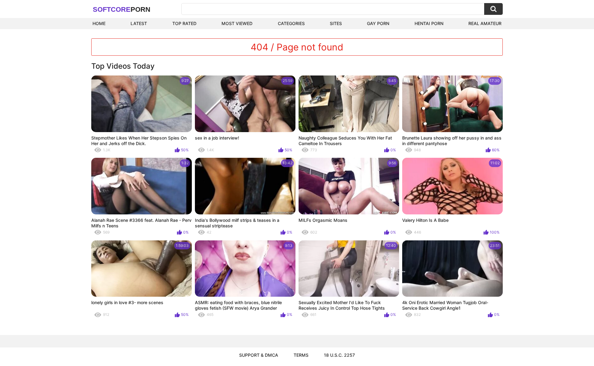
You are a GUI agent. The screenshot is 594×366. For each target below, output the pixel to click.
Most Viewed (237, 23)
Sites (336, 23)
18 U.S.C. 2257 (339, 355)
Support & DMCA (258, 355)
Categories (291, 23)
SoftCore (121, 9)
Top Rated (184, 23)
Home (99, 23)
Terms (301, 355)
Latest (139, 23)
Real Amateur (484, 23)
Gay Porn (378, 23)
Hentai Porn (429, 23)
